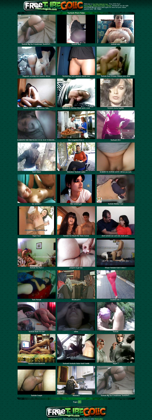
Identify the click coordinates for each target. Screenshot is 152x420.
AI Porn (108, 6)
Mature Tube (88, 6)
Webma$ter (99, 419)
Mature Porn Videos (99, 6)
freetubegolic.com (55, 419)
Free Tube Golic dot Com (100, 4)
